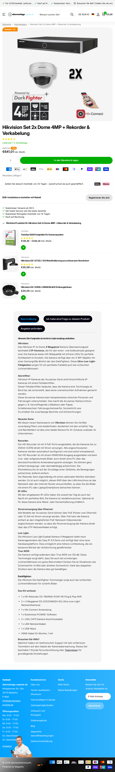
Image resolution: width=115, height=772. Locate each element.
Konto (61, 679)
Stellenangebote (39, 720)
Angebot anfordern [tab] (31, 328)
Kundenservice (38, 679)
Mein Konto (63, 684)
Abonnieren (94, 705)
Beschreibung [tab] (28, 318)
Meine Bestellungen (67, 690)
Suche (72, 14)
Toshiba (24, 231)
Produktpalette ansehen (4, 14)
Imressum (7, 746)
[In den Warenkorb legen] (23, 247)
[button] (9, 139)
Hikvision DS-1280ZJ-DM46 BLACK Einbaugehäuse (46, 287)
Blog (33, 726)
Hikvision (25, 257)
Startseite (6, 24)
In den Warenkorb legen (66, 160)
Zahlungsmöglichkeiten (42, 705)
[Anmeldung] (98, 14)
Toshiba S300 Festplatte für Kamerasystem (42, 234)
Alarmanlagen (20, 24)
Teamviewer (71, 650)
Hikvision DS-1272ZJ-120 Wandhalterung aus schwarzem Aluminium (55, 260)
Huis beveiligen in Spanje (43, 699)
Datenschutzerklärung (41, 741)
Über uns (35, 684)
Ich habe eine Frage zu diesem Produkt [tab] (68, 318)
